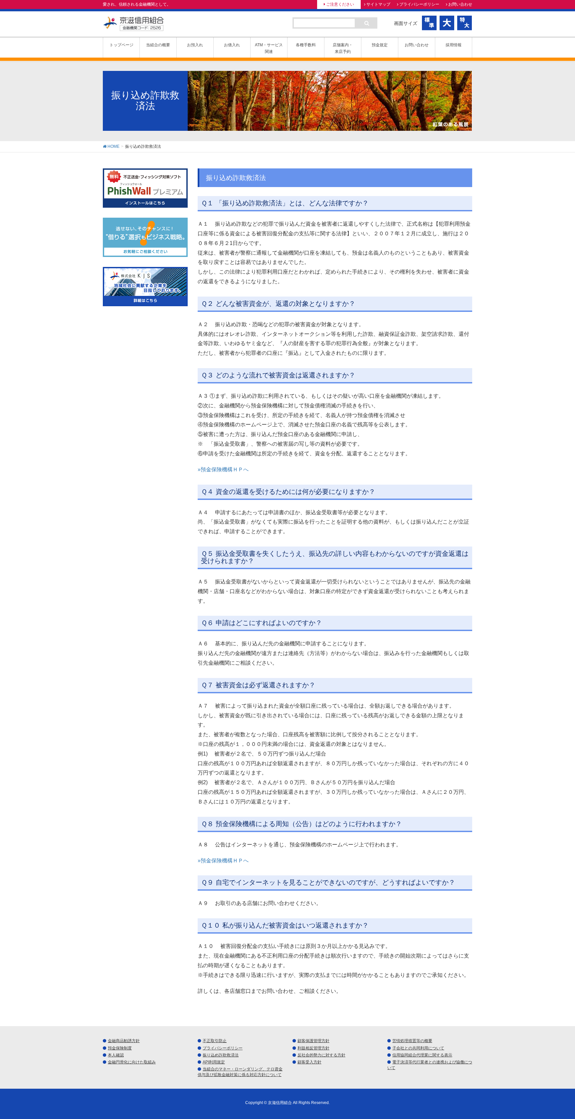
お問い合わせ (460, 4)
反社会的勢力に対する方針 (321, 1055)
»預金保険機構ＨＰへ (223, 469)
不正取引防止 (215, 1040)
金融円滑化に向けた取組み (132, 1062)
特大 (464, 23)
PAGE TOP (555, 1079)
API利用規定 (214, 1062)
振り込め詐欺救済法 (221, 1055)
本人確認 (116, 1055)
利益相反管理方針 (313, 1048)
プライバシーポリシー (419, 4)
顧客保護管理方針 (313, 1040)
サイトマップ (378, 4)
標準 (429, 23)
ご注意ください (340, 4)
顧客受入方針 (309, 1062)
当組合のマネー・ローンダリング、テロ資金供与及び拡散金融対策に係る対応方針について (240, 1072)
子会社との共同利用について (418, 1048)
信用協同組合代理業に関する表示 (422, 1055)
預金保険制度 (120, 1048)
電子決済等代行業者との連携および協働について (429, 1065)
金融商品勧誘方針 (124, 1040)
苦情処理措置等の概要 (412, 1040)
